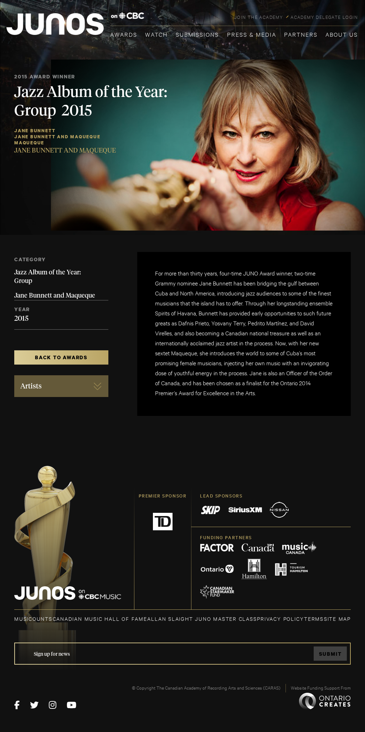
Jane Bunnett (34, 131)
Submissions (197, 34)
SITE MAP (337, 618)
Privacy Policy (280, 618)
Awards (123, 34)
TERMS (314, 618)
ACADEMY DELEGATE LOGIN (324, 17)
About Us (341, 34)
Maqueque (29, 143)
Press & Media (251, 34)
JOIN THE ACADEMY (258, 17)
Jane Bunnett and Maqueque (57, 137)
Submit (330, 653)
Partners (301, 34)
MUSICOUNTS (33, 618)
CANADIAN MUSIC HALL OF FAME (100, 618)
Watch (156, 34)
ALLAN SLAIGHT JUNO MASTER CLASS (202, 618)
